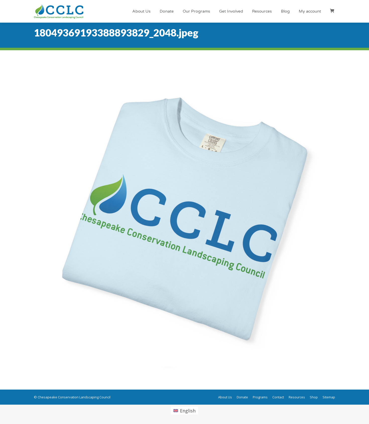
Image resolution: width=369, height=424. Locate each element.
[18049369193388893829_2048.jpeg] (184, 218)
